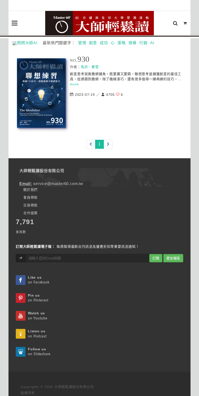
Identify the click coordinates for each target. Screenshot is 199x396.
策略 (121, 43)
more (74, 84)
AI (152, 43)
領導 (132, 43)
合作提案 (30, 213)
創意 (93, 43)
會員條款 (30, 197)
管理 (82, 43)
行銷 (143, 43)
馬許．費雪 (90, 67)
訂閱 (155, 258)
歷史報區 (173, 258)
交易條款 (30, 205)
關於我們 (30, 190)
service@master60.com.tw (58, 184)
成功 (104, 43)
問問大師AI (29, 43)
